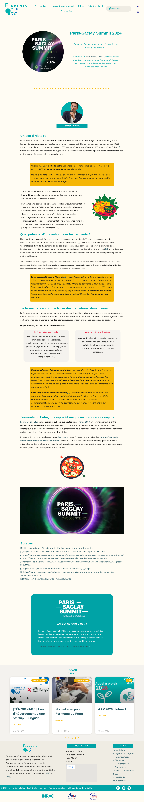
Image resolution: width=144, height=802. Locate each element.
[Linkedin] (123, 788)
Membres (119, 760)
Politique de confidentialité (79, 788)
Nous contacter (67, 11)
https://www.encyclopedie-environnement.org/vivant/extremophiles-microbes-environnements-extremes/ (73, 555)
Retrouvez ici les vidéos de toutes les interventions (64, 647)
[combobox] (118, 9)
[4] (106, 249)
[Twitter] (129, 788)
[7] (68, 393)
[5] (65, 277)
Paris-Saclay (63, 437)
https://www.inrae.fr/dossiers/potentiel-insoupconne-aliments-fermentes (58, 548)
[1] (119, 147)
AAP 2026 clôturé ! (112, 709)
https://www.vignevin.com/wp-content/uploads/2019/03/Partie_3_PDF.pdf (56, 569)
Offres (81, 6)
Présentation (40, 6)
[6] (87, 370)
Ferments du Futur (29, 422)
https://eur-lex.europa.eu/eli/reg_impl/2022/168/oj (47, 579)
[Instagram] (118, 788)
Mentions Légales (57, 788)
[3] (78, 243)
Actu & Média (94, 6)
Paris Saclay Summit (95, 57)
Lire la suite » (17, 724)
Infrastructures (122, 757)
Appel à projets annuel (63, 6)
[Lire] (72, 510)
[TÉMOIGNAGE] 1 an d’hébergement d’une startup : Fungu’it (29, 713)
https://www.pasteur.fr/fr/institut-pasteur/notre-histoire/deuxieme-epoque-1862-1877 (64, 552)
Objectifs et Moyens (124, 754)
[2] (57, 228)
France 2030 (84, 422)
